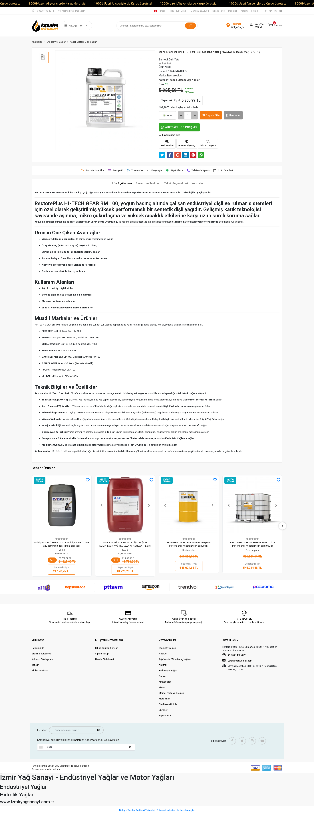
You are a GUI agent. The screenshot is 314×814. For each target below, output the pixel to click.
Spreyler (163, 710)
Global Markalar (40, 670)
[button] (275, 25)
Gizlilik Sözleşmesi (41, 653)
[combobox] (41, 747)
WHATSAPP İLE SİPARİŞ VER (181, 127)
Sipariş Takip (218, 11)
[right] (282, 526)
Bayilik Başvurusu (200, 11)
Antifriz (162, 665)
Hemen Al (234, 115)
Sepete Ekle (213, 115)
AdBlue (162, 653)
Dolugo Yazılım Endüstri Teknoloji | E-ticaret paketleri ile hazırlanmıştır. (157, 810)
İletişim (255, 11)
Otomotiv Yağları (167, 648)
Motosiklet (164, 698)
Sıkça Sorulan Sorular (106, 648)
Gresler (162, 676)
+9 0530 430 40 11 (237, 655)
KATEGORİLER (167, 640)
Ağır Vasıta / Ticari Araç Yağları (175, 659)
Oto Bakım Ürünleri (168, 704)
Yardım (244, 11)
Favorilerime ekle (171, 135)
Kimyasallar (165, 681)
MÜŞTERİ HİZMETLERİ (109, 640)
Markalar (232, 11)
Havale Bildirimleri (104, 659)
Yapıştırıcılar (165, 715)
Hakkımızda (38, 648)
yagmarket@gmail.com (240, 660)
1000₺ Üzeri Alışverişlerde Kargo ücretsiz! (57, 3)
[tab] (121, 183)
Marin (162, 687)
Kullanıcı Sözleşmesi (42, 659)
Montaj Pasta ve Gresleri (171, 693)
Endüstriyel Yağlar (168, 670)
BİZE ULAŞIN (230, 640)
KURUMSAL (39, 640)
